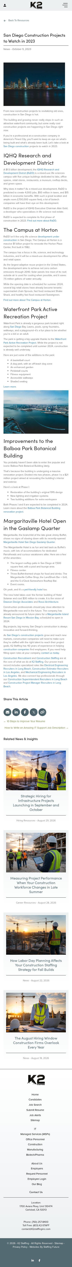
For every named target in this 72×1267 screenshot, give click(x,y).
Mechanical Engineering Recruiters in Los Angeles (34, 674)
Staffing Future (51, 1247)
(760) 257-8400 (40, 1222)
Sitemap (59, 1243)
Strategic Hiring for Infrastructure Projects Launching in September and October (36, 803)
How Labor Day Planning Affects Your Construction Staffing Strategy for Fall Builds (36, 965)
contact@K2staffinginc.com (36, 1229)
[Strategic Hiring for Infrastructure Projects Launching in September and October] (36, 770)
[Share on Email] (7, 712)
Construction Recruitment (17, 658)
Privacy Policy (20, 1247)
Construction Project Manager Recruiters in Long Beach (32, 684)
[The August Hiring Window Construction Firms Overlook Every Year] (36, 1012)
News (6, 49)
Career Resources (26, 903)
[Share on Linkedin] (16, 712)
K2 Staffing (37, 662)
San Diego (15, 327)
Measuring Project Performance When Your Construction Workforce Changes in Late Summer (36, 885)
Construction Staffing (48, 658)
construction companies (16, 649)
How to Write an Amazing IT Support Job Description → (37, 728)
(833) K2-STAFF (41, 1225)
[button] (64, 5)
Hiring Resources (25, 820)
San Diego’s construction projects (25, 635)
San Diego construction (16, 146)
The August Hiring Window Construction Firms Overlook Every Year (36, 1042)
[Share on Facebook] (25, 712)
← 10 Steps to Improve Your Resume (24, 721)
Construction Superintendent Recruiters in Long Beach (37, 679)
